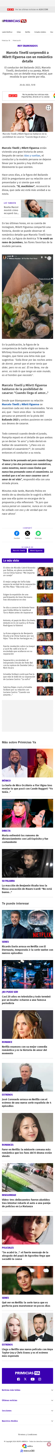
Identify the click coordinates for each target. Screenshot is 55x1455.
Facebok (17, 538)
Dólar (19, 32)
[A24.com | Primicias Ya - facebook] (18, 1379)
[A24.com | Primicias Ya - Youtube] (33, 1379)
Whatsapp (38, 538)
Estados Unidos (40, 32)
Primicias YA (6, 40)
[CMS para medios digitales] (28, 1451)
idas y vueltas (32, 155)
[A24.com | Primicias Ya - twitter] (25, 1379)
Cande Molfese (7, 32)
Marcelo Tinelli (19, 550)
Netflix (27, 32)
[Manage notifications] (49, 1444)
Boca (52, 32)
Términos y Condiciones (27, 1435)
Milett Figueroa (36, 550)
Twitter (27, 538)
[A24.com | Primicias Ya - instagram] (39, 1379)
